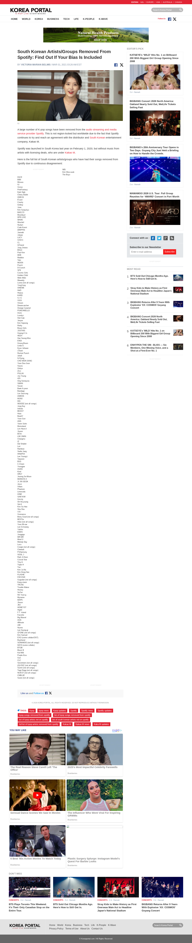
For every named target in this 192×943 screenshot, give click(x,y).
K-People (89, 19)
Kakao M (70, 152)
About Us (85, 928)
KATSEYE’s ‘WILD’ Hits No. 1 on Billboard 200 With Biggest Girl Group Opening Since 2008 (154, 58)
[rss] (172, 238)
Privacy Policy (56, 928)
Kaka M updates (101, 724)
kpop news (44, 710)
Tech (66, 19)
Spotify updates (105, 710)
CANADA (178, 2)
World (26, 19)
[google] (165, 238)
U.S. (142, 2)
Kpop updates (59, 710)
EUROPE (150, 2)
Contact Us (97, 928)
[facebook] (153, 238)
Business (53, 19)
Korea (39, 19)
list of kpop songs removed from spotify (72, 715)
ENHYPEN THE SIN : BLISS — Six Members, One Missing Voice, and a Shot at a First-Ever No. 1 (149, 348)
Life (76, 19)
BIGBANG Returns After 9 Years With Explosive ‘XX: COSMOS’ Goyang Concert (150, 305)
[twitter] (159, 238)
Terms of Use (71, 928)
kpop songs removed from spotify (34, 715)
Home (14, 19)
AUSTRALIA (167, 2)
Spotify (73, 710)
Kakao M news (82, 724)
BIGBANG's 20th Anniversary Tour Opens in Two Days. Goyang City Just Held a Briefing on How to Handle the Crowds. (154, 150)
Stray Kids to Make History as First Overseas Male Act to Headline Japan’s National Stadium (151, 291)
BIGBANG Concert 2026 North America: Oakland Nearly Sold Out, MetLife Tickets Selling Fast (153, 104)
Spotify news (87, 710)
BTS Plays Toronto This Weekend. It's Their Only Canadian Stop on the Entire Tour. (29, 907)
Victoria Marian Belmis (36, 64)
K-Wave (103, 19)
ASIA (158, 2)
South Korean (97, 137)
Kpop (32, 710)
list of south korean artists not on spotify (70, 719)
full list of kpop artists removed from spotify (38, 724)
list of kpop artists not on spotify (33, 719)
